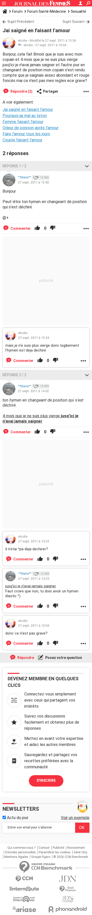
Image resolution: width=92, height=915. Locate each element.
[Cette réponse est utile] (37, 228)
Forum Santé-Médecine (46, 11)
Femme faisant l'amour (23, 121)
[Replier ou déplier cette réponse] (87, 166)
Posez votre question (63, 658)
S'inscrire (46, 780)
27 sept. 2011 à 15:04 (50, 45)
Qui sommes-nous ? (21, 848)
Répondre (25, 658)
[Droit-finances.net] (67, 889)
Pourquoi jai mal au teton (25, 115)
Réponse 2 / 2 (14, 375)
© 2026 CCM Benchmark (70, 857)
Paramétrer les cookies (55, 852)
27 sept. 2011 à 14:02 (33, 391)
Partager (50, 91)
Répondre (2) (21, 91)
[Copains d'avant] (24, 899)
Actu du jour (17, 817)
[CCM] (24, 879)
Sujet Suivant (74, 22)
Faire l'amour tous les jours (26, 133)
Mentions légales (16, 857)
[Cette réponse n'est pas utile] (52, 228)
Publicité (58, 848)
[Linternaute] (24, 889)
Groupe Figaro (40, 857)
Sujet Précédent (20, 22)
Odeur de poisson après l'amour (31, 127)
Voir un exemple (75, 817)
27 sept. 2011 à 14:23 (33, 541)
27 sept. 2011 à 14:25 (33, 578)
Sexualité (78, 11)
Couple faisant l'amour (22, 140)
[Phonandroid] (67, 909)
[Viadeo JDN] (67, 899)
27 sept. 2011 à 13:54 (33, 338)
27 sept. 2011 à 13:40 (33, 182)
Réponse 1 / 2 (14, 166)
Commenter (20, 228)
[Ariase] (24, 909)
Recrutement (76, 848)
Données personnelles (20, 852)
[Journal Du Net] (67, 879)
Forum (17, 11)
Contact (44, 848)
